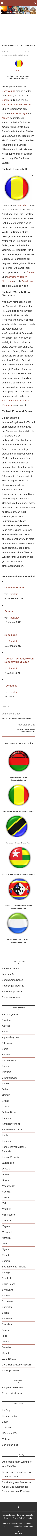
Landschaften (9, 974)
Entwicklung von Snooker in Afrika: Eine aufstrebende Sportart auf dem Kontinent (16, 1487)
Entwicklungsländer (12, 991)
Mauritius (6, 1220)
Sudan (5, 100)
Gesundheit (28, 1518)
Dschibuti (7, 1072)
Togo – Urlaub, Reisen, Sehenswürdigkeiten (18, 874)
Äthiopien (7, 1043)
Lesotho (6, 1168)
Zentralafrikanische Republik (16, 1364)
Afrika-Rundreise (8, 52)
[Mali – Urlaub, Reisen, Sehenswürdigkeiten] (18, 795)
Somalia (6, 1295)
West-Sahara (9, 1359)
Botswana (7, 1054)
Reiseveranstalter (11, 997)
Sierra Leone (8, 1284)
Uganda (6, 1353)
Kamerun (16, 113)
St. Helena (7, 1301)
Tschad (20, 52)
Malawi (5, 1197)
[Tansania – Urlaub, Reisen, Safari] (18, 826)
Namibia (6, 1237)
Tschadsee (22, 205)
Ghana (5, 1100)
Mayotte (6, 1226)
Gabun (5, 1089)
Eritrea (5, 1083)
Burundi (6, 1066)
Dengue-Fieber (9, 1416)
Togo (4, 1335)
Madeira (6, 1191)
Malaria (6, 1439)
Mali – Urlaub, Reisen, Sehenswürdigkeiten (18, 811)
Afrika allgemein (10, 1014)
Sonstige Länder (10, 1370)
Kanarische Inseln (11, 1123)
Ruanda (6, 1255)
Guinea (5, 1106)
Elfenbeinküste (9, 1077)
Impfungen (7, 1410)
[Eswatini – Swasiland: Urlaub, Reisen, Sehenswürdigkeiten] (18, 889)
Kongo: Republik (10, 1157)
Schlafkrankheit (10, 1445)
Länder (6, 706)
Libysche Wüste (14, 587)
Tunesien (6, 1347)
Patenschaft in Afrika (12, 985)
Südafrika (7, 1307)
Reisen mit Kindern (12, 1393)
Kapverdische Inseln (12, 1129)
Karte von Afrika (10, 968)
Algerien (6, 1025)
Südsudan (7, 1318)
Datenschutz (18, 1526)
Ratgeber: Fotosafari (12, 1387)
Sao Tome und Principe (14, 1266)
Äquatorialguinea (10, 1037)
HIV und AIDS (9, 1433)
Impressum (28, 1526)
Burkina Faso (9, 1060)
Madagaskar (8, 1186)
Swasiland (7, 1324)
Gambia (6, 1095)
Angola (5, 1031)
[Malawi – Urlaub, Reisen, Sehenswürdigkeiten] (18, 761)
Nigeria (5, 118)
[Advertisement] (18, 29)
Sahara (30, 272)
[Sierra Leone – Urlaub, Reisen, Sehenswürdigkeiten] (18, 923)
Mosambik (7, 1232)
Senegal (6, 1272)
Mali (4, 1203)
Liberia (5, 1174)
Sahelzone (27, 281)
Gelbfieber (7, 1427)
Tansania (6, 1330)
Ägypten (6, 1020)
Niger (25, 113)
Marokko (6, 1209)
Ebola (5, 1421)
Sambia (6, 1261)
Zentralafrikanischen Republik (17, 104)
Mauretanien (8, 1214)
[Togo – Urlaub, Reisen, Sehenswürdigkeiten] (18, 857)
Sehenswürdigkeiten (12, 980)
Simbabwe (7, 1289)
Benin (5, 1049)
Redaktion (14, 594)
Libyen (9, 95)
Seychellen (7, 1278)
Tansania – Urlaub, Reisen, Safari (18, 843)
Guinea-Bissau (9, 1112)
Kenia (5, 1135)
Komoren (6, 1141)
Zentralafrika (8, 91)
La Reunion (8, 1162)
